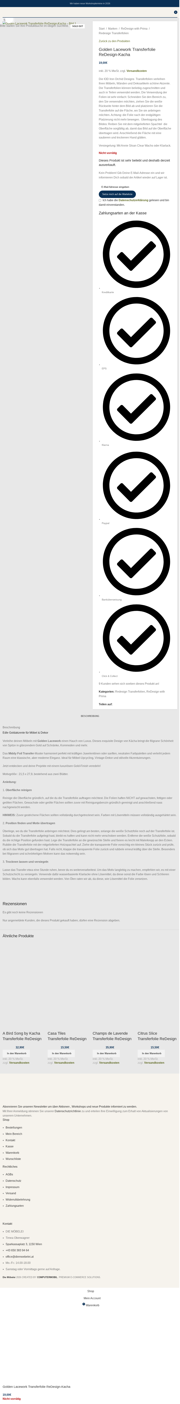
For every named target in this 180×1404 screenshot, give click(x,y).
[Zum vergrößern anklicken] (9, 19)
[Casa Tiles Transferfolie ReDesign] (67, 961)
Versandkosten (19, 1062)
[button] (16, 1053)
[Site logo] (90, 17)
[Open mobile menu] (4, 12)
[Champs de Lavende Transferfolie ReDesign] (112, 961)
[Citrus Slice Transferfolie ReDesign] (157, 961)
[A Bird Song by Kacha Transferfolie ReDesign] (22, 961)
